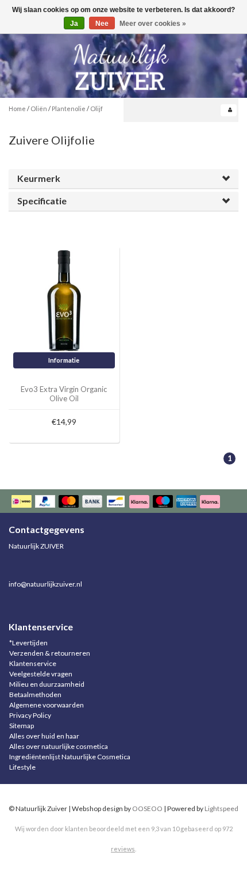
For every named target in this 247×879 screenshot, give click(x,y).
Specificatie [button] (42, 200)
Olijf (96, 108)
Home (17, 108)
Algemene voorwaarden (46, 705)
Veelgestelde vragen (40, 673)
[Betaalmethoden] (116, 503)
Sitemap (21, 725)
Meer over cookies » (152, 24)
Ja (74, 24)
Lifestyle (22, 767)
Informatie (63, 360)
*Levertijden (28, 642)
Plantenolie (69, 108)
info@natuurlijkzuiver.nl (45, 584)
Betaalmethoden (35, 694)
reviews (123, 849)
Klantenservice (32, 663)
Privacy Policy (30, 715)
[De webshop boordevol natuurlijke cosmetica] (123, 62)
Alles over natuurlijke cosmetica (58, 746)
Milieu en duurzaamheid (46, 684)
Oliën (38, 108)
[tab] (123, 178)
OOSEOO (147, 808)
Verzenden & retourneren (49, 653)
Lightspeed (221, 808)
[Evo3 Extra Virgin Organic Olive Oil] (64, 300)
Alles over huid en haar (44, 736)
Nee (102, 24)
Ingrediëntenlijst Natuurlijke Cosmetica (69, 756)
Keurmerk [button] (38, 178)
